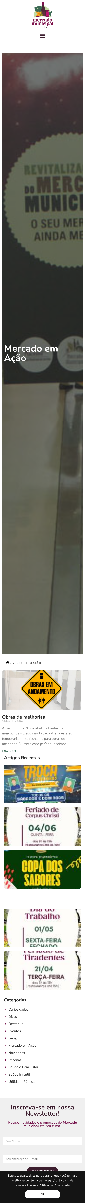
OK (42, 1194)
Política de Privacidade (54, 1185)
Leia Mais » (10, 751)
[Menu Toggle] (42, 35)
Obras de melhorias (23, 717)
